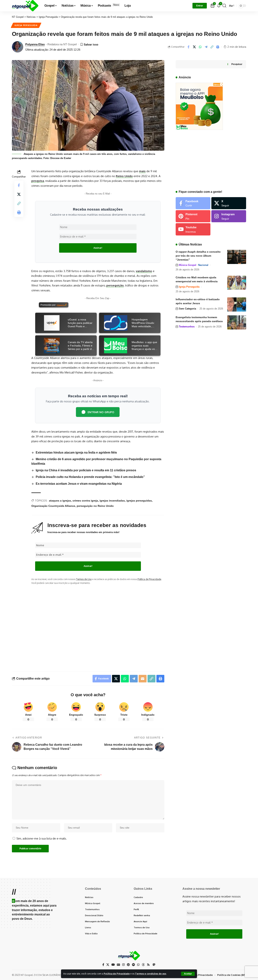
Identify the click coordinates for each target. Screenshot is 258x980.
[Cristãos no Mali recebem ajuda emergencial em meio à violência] (236, 283)
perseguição (115, 285)
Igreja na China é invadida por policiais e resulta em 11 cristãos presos (86, 470)
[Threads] (143, 964)
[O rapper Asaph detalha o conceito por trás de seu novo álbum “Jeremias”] (236, 257)
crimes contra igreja (85, 500)
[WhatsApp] (138, 964)
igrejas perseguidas (139, 500)
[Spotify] (133, 964)
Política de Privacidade (117, 973)
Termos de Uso (84, 579)
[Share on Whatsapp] (200, 47)
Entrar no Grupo (101, 412)
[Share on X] (194, 47)
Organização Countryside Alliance (53, 505)
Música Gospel (187, 265)
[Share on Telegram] (206, 47)
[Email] (143, 678)
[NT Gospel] (25, 5)
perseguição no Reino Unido (95, 505)
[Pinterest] (193, 216)
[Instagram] (228, 216)
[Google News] (118, 964)
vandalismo (144, 271)
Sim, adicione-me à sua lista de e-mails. (41, 838)
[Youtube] (193, 229)
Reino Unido (124, 176)
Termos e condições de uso (150, 973)
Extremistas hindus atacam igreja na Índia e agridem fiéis (76, 452)
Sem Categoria (187, 308)
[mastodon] (154, 964)
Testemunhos (187, 326)
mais (142, 171)
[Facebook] (193, 203)
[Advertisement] (97, 625)
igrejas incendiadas (112, 500)
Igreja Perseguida (26, 25)
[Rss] (148, 964)
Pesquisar (236, 64)
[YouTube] (113, 964)
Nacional (203, 265)
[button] (188, 974)
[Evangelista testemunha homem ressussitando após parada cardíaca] (236, 322)
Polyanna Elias (35, 44)
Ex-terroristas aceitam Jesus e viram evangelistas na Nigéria (79, 483)
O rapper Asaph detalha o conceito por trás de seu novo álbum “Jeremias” (198, 255)
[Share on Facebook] (188, 47)
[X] (228, 203)
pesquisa (37, 181)
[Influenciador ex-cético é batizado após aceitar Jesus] (236, 304)
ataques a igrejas (60, 500)
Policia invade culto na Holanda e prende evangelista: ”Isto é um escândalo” (90, 476)
